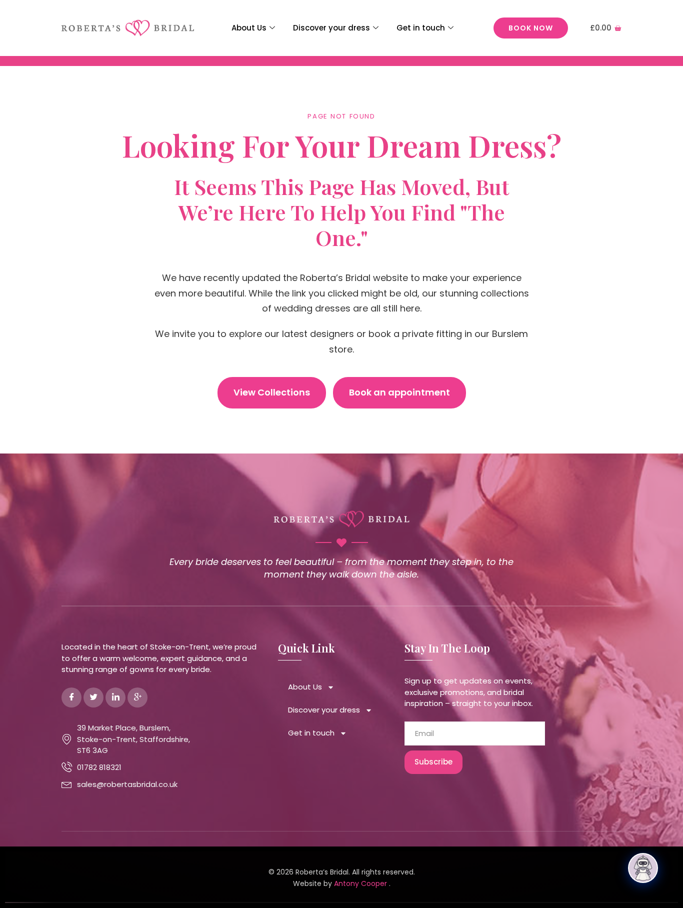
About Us (249, 27)
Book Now (530, 28)
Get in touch (420, 27)
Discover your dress (331, 27)
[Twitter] (94, 698)
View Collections (272, 392)
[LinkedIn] (116, 698)
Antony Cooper (361, 883)
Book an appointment (399, 392)
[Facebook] (72, 698)
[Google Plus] (138, 698)
